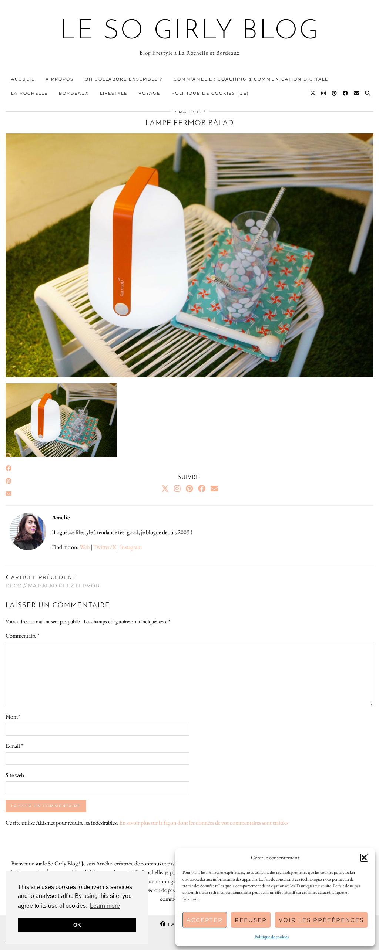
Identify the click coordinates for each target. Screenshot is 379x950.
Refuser (251, 919)
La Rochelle (29, 93)
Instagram (131, 547)
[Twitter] (313, 93)
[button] (364, 857)
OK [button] (77, 925)
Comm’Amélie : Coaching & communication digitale (251, 79)
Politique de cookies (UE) (210, 93)
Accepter (205, 919)
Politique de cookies (272, 937)
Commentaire (22, 635)
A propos (60, 79)
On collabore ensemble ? (123, 79)
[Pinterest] (335, 93)
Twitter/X (104, 547)
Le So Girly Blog (190, 31)
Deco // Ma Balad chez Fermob (53, 581)
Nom (13, 716)
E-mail (14, 746)
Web (85, 547)
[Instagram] (323, 93)
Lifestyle (113, 93)
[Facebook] (346, 93)
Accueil (22, 79)
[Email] (357, 93)
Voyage (149, 93)
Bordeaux (74, 93)
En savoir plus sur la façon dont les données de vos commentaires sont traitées (203, 823)
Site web (15, 775)
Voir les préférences (321, 919)
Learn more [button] (105, 906)
